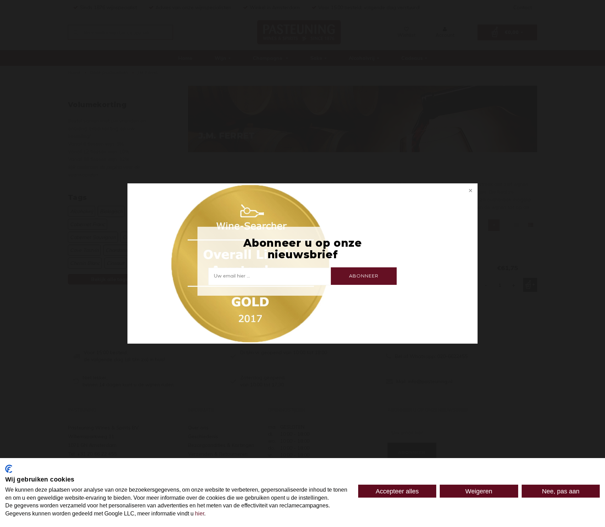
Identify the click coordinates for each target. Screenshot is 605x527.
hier (199, 514)
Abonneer (363, 276)
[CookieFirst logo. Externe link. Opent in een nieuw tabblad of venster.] (8, 469)
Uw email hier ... (232, 276)
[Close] (470, 191)
